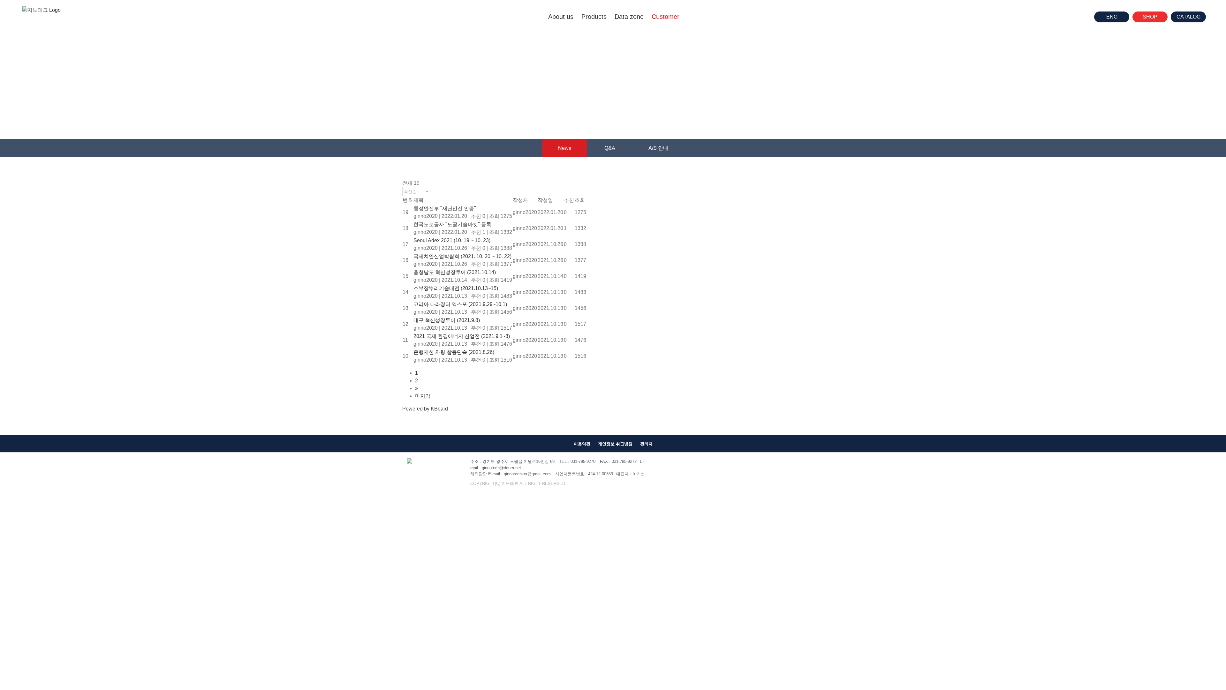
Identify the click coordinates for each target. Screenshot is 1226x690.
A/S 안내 (658, 148)
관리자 (646, 443)
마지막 (422, 396)
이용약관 (582, 443)
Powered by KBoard (425, 408)
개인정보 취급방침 (615, 443)
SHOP (1150, 16)
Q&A (609, 148)
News (564, 148)
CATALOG (1188, 16)
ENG (1111, 16)
